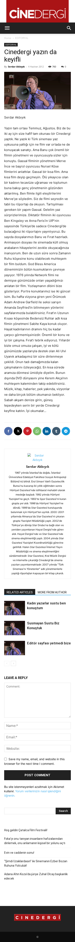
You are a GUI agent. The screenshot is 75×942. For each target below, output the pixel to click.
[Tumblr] (56, 431)
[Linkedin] (46, 431)
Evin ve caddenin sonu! (19, 852)
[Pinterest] (27, 431)
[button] (7, 28)
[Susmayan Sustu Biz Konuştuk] (14, 628)
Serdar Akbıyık (16, 66)
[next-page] (13, 663)
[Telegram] (66, 431)
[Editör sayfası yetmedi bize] (14, 648)
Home (7, 38)
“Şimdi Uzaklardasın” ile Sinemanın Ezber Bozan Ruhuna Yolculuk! (35, 863)
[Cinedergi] (37, 11)
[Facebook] (8, 431)
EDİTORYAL (21, 38)
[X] (18, 431)
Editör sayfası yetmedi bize (49, 643)
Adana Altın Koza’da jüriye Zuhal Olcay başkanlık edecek (36, 876)
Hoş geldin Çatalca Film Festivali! (25, 830)
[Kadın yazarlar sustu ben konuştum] (14, 608)
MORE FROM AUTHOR (52, 592)
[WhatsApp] (37, 431)
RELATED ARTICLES (20, 592)
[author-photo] (38, 460)
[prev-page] (6, 663)
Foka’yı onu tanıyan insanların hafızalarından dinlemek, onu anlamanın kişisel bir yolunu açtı (34, 841)
